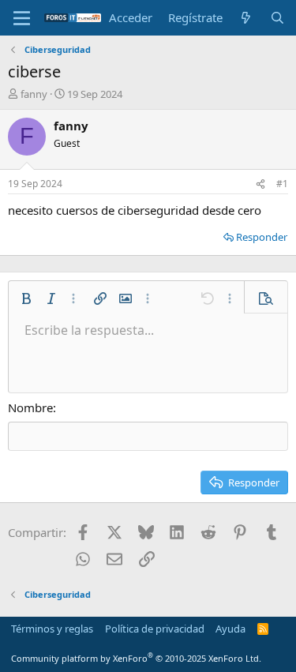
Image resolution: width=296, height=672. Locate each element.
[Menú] (21, 18)
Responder (261, 237)
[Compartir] (260, 184)
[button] (26, 298)
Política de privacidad (154, 628)
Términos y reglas (52, 628)
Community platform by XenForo (136, 658)
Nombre (30, 407)
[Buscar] (277, 17)
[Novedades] (245, 17)
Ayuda (230, 628)
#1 (282, 183)
